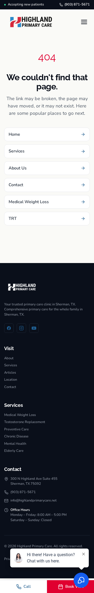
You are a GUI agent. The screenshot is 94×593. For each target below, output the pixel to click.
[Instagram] (21, 328)
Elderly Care (14, 450)
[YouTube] (34, 328)
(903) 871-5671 (77, 4)
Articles (10, 372)
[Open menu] (84, 22)
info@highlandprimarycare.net (33, 500)
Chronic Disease (16, 436)
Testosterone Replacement (24, 422)
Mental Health (15, 443)
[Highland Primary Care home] (31, 22)
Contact (10, 387)
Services (10, 365)
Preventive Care (16, 429)
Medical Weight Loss (20, 415)
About (9, 358)
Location (10, 379)
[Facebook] (9, 328)
